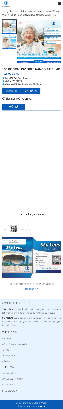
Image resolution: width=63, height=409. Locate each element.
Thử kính (11, 91)
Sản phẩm (20, 11)
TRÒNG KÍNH (9, 373)
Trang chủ (7, 11)
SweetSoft (42, 406)
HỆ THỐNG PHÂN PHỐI (14, 344)
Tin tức (5, 350)
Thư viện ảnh (8, 355)
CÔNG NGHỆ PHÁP (12, 379)
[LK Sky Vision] (6, 3)
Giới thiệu (7, 338)
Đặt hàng (31, 91)
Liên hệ (6, 361)
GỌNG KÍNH (8, 384)
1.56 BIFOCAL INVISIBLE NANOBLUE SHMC (33, 15)
